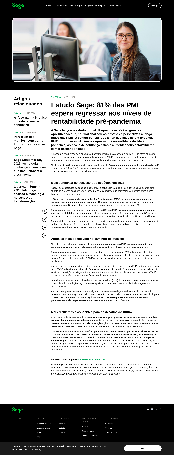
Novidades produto (43, 424)
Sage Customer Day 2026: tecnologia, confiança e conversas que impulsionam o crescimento (30, 167)
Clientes (108, 428)
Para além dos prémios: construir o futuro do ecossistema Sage (30, 142)
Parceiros (109, 424)
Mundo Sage (76, 6)
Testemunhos (115, 6)
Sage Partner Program (95, 6)
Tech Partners (111, 432)
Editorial (50, 6)
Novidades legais (43, 428)
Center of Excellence (90, 435)
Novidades (62, 6)
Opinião (62, 428)
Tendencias (63, 432)
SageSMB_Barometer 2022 (91, 359)
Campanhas (40, 437)
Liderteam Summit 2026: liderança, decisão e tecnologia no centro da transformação (29, 194)
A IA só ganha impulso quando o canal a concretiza (30, 121)
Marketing (86, 427)
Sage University (88, 431)
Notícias (62, 424)
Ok (142, 448)
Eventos (39, 432)
